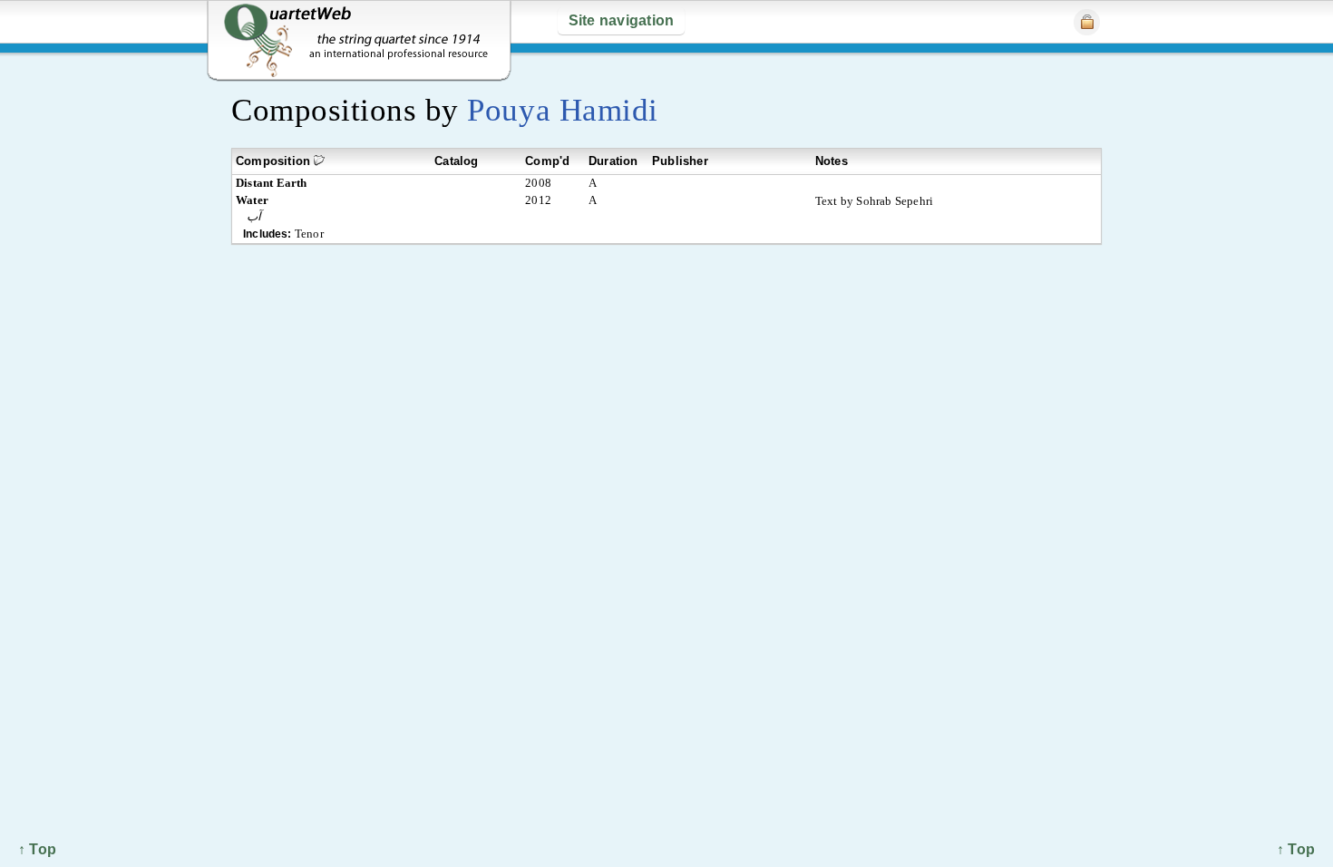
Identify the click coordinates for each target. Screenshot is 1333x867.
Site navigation (622, 20)
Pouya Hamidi (562, 110)
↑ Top (1296, 849)
